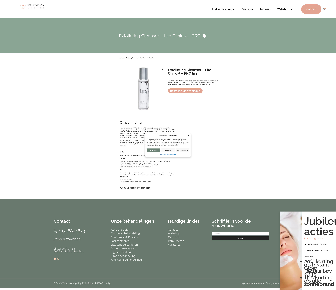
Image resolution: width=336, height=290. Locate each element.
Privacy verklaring (274, 283)
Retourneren (176, 241)
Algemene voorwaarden (252, 283)
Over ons (247, 9)
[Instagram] (58, 259)
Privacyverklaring (171, 154)
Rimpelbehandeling (123, 256)
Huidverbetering (221, 9)
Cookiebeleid (163, 154)
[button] (188, 136)
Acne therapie (119, 229)
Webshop (283, 9)
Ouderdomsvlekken (123, 248)
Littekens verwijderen (124, 244)
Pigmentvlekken (121, 252)
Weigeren (168, 150)
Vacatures (174, 244)
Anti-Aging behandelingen (127, 259)
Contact (173, 229)
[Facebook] (55, 259)
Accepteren (153, 150)
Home (121, 58)
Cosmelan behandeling (125, 233)
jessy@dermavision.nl (67, 239)
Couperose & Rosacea (125, 237)
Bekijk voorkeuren (182, 150)
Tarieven (265, 9)
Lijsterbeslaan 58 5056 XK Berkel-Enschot (69, 250)
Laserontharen (120, 241)
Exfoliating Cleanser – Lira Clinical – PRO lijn (163, 35)
